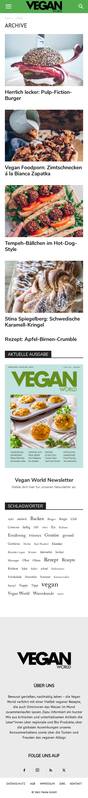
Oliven (37, 560)
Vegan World (19, 594)
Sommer (45, 577)
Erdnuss (63, 527)
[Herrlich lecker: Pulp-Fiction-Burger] (44, 60)
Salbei (34, 569)
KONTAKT (76, 783)
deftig (26, 527)
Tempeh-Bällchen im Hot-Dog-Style (41, 246)
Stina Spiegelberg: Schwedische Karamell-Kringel (42, 321)
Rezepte (68, 560)
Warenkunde (43, 594)
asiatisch (22, 519)
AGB (32, 783)
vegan (50, 584)
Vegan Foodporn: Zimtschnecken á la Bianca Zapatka (43, 170)
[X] (64, 770)
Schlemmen (57, 569)
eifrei (45, 527)
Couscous (13, 527)
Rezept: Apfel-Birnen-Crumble (41, 339)
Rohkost (13, 568)
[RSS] (50, 770)
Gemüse (51, 535)
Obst (25, 560)
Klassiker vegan (16, 552)
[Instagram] (37, 770)
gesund (68, 536)
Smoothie (31, 577)
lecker (59, 552)
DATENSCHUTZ (15, 783)
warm (60, 594)
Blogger (51, 519)
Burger (63, 519)
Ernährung (17, 536)
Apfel (11, 519)
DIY (36, 527)
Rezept (51, 560)
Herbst (27, 544)
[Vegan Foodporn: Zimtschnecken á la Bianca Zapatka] (44, 136)
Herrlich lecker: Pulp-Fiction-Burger (38, 95)
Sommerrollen (61, 577)
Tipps (34, 585)
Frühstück (35, 535)
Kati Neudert (41, 544)
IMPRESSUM (47, 783)
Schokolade (15, 577)
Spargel (12, 585)
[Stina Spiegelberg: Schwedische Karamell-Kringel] (44, 287)
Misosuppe (13, 560)
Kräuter (32, 552)
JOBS (62, 783)
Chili (74, 519)
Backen (37, 519)
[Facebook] (24, 770)
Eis (53, 527)
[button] (8, 6)
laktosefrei (46, 552)
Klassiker (57, 544)
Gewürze (14, 544)
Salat (24, 568)
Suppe (23, 585)
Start (8, 18)
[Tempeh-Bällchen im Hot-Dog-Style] (44, 211)
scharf (44, 568)
